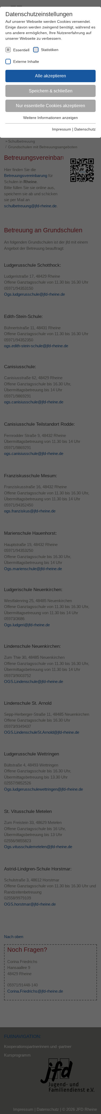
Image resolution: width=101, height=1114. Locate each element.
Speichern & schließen (50, 91)
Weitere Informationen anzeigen (50, 117)
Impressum (61, 129)
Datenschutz (85, 129)
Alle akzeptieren (50, 76)
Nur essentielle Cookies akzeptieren (50, 105)
